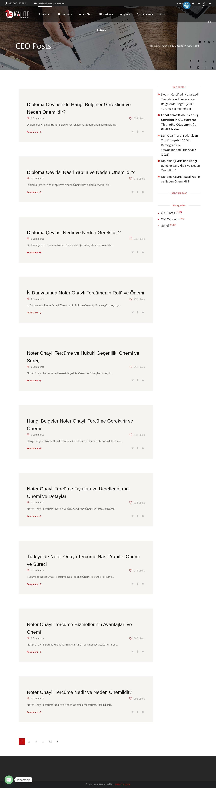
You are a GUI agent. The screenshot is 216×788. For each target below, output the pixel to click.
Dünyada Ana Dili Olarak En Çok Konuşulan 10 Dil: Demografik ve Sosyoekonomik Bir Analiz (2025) (179, 145)
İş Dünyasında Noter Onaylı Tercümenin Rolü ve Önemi (85, 292)
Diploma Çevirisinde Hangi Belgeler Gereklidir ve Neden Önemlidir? (180, 165)
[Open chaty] (9, 780)
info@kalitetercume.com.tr (51, 3)
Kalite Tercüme (122, 784)
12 (50, 741)
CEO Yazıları (169, 219)
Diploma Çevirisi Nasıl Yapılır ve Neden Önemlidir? (81, 172)
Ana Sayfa (154, 45)
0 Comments (37, 118)
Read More (32, 131)
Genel (165, 225)
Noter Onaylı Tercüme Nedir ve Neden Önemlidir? (79, 692)
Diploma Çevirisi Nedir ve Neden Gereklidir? (74, 232)
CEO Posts (168, 213)
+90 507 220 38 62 (18, 3)
